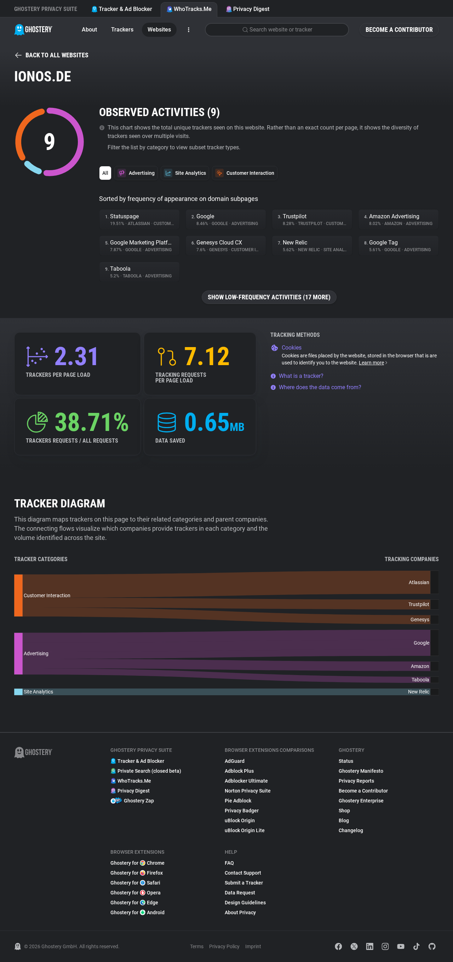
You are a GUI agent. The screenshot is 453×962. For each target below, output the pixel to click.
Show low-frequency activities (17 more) (269, 297)
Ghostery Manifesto (361, 771)
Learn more (371, 362)
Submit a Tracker (244, 883)
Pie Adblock (238, 800)
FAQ (229, 863)
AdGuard (235, 761)
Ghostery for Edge (134, 902)
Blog (344, 820)
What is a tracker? (301, 376)
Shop (344, 810)
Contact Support (243, 873)
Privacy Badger (242, 810)
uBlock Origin (240, 820)
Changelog (351, 830)
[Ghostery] (33, 29)
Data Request (240, 892)
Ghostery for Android (137, 912)
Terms (196, 946)
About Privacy (240, 912)
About (89, 29)
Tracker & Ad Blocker (125, 9)
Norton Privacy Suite (248, 791)
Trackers (122, 29)
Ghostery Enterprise (361, 800)
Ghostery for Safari (135, 883)
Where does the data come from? (320, 387)
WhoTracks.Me (193, 9)
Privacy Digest (251, 9)
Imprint (253, 946)
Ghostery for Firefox (136, 873)
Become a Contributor (399, 29)
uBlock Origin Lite (245, 830)
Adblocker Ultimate (246, 781)
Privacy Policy (224, 946)
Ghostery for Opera (135, 892)
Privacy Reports (356, 781)
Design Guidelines (245, 902)
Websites (159, 29)
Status (346, 761)
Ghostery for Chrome (137, 863)
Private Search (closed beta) (149, 771)
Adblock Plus (239, 771)
